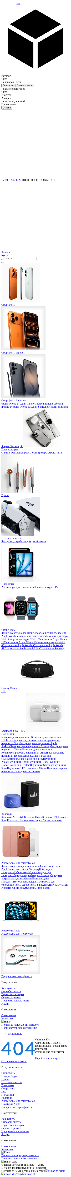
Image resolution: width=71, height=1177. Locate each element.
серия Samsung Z (13, 446)
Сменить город (24, 85)
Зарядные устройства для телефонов (31, 877)
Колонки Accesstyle (12, 817)
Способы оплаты (11, 991)
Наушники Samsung (41, 765)
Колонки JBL (50, 817)
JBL (3, 1091)
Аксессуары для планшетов (17, 587)
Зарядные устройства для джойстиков (23, 541)
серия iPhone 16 (29, 403)
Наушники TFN (16, 768)
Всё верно (8, 85)
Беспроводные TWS (13, 730)
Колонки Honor (33, 817)
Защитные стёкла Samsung (23, 869)
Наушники (7, 1094)
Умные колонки (52, 820)
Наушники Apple (18, 761)
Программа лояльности (15, 1000)
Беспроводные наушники (16, 737)
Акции (5, 1003)
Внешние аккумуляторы (22, 887)
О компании (8, 1015)
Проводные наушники (26, 771)
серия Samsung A (40, 406)
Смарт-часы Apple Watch (22, 639)
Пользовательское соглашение (19, 1027)
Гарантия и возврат (12, 994)
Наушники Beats (38, 761)
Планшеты (7, 1085)
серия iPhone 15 (47, 403)
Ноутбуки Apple (10, 1104)
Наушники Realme (19, 765)
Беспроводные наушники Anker (28, 752)
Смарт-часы (8, 1088)
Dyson (5, 1079)
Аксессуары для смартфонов (18, 1100)
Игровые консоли (11, 1082)
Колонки (6, 1097)
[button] (35, 41)
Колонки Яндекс (33, 820)
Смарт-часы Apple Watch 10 (20, 642)
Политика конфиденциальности (20, 1024)
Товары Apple (9, 1076)
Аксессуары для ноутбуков (17, 933)
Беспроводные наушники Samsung (30, 746)
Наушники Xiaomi (36, 768)
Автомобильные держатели (27, 881)
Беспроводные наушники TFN (25, 758)
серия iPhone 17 (10, 403)
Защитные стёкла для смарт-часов (21, 632)
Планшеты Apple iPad (46, 587)
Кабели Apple (22, 872)
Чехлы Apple (21, 884)
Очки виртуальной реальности (19, 452)
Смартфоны (8, 1072)
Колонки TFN (15, 820)
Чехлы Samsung (38, 884)
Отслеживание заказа (14, 1061)
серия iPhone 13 (21, 406)
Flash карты (43, 887)
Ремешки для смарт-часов (31, 636)
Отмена (7, 107)
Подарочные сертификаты (16, 1107)
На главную (15, 1033)
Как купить (8, 988)
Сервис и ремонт (11, 997)
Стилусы (52, 884)
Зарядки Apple (22, 875)
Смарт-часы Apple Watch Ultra (22, 648)
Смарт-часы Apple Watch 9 (18, 645)
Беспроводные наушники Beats (24, 740)
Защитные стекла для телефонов (20, 866)
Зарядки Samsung (41, 875)
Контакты (7, 1018)
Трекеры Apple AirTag (50, 452)
